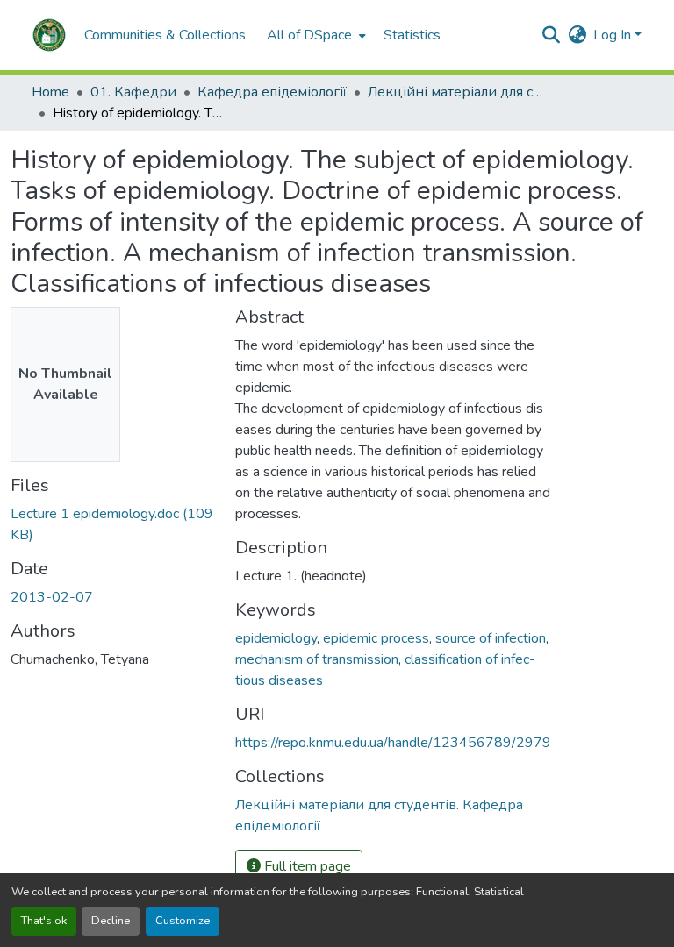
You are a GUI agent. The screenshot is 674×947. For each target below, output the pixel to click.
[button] (49, 35)
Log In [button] (614, 35)
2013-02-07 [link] (52, 597)
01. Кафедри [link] (133, 92)
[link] (112, 524)
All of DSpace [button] (309, 35)
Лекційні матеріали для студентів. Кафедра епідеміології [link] (455, 92)
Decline (110, 921)
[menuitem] (314, 35)
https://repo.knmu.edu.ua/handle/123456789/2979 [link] (393, 742)
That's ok (44, 921)
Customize (182, 921)
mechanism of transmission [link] (316, 659)
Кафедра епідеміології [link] (272, 92)
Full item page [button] (306, 866)
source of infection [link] (490, 638)
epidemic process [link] (376, 638)
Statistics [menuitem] (412, 35)
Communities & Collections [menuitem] (165, 35)
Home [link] (50, 92)
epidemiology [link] (276, 638)
